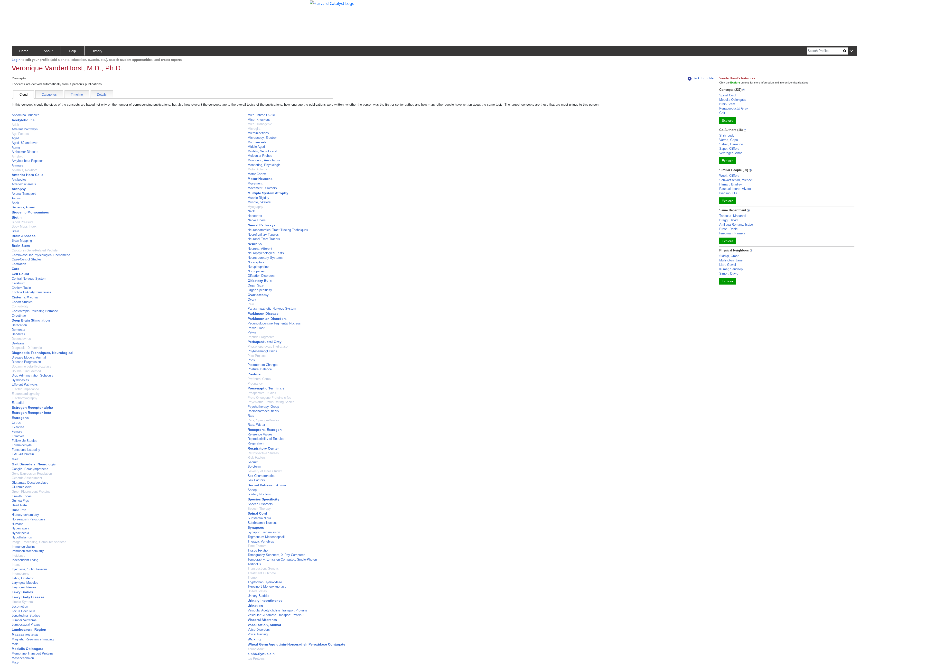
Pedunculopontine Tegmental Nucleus (274, 323)
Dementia (18, 330)
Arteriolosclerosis (24, 184)
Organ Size (255, 285)
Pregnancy (255, 383)
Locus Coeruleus (23, 611)
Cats (15, 269)
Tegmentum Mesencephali (266, 537)
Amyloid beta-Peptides (28, 161)
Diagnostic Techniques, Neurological (42, 353)
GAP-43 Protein (23, 454)
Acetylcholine (23, 120)
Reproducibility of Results (266, 439)
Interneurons (20, 573)
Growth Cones (22, 496)
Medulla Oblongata (27, 649)
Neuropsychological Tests (266, 253)
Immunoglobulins (24, 546)
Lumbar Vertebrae (24, 620)
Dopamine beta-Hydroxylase (31, 366)
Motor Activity (257, 169)
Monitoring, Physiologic (264, 165)
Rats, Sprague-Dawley (263, 420)
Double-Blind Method (26, 371)
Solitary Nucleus (259, 494)
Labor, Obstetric (23, 578)
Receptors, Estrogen (265, 430)
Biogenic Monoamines (30, 212)
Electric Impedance (25, 389)
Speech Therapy (259, 508)
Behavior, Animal (23, 207)
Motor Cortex (257, 174)
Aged (15, 138)
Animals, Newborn (24, 170)
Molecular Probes (260, 155)
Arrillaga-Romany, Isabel (736, 224)
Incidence (18, 555)
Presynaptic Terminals (266, 388)
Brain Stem (21, 246)
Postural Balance (260, 369)
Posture (254, 374)
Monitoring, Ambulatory (264, 160)
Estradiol (18, 403)
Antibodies (19, 179)
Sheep (252, 490)
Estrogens (20, 418)
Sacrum (253, 462)
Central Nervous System (29, 278)
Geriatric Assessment (27, 478)
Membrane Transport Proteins (33, 653)
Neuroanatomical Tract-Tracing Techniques (278, 230)
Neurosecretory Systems (265, 257)
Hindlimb (19, 510)
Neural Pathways (261, 225)
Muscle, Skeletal (259, 202)
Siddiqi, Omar (729, 256)
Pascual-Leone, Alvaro (735, 189)
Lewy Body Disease (28, 597)
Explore (727, 120)
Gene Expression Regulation (32, 473)
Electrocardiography (26, 394)
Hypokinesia (20, 533)
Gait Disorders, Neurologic (34, 464)
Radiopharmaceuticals (263, 411)
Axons (16, 198)
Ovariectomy (258, 295)
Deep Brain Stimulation (31, 320)
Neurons (255, 244)
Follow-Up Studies (24, 441)
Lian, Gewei (727, 265)
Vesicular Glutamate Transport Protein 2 (276, 615)
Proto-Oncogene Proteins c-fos (269, 397)
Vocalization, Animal (264, 625)
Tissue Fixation (258, 550)
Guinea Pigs (20, 500)
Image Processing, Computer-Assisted (39, 542)
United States (257, 591)
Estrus (16, 422)
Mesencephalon (23, 658)
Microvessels (257, 142)
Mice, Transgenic (260, 124)
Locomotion (20, 606)
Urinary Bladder (258, 596)
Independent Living (25, 560)
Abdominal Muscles (25, 115)
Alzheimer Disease (25, 152)
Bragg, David (728, 220)
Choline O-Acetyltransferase (31, 292)
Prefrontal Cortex (259, 379)
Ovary (252, 299)
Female (17, 431)
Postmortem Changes (263, 365)
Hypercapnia (20, 528)
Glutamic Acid (21, 487)
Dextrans (18, 343)
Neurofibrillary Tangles (263, 234)
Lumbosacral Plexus (26, 624)
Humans (17, 524)
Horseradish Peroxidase (28, 519)
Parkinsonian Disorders (267, 319)
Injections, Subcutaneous (29, 569)
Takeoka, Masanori (732, 216)
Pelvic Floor (256, 328)
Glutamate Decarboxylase (30, 482)
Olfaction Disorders (261, 275)
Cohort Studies (22, 302)
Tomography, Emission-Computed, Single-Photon (282, 559)
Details (102, 94)
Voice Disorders (259, 629)
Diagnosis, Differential (27, 348)
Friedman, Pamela (732, 233)
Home (23, 51)
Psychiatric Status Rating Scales (271, 402)
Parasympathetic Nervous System (272, 308)
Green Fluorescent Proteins (31, 491)
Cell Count (20, 274)
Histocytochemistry (25, 515)
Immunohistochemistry (28, 551)
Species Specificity (263, 499)
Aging (16, 147)
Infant (16, 564)
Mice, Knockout (259, 119)
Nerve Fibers (257, 220)
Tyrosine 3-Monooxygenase (267, 586)
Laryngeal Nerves (24, 587)
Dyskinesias (20, 380)
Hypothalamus (22, 537)
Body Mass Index (24, 226)
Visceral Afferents (262, 620)
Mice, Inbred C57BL (262, 115)
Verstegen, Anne (730, 153)
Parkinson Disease (263, 313)
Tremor (253, 577)
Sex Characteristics (261, 476)
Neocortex (255, 216)
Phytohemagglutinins (262, 351)
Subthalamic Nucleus (263, 523)
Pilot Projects (257, 356)
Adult (15, 125)
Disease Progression (26, 362)
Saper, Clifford (729, 148)
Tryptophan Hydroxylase (265, 582)
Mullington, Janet (731, 260)
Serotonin (254, 466)
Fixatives (18, 436)
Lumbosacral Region (29, 629)
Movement (255, 183)
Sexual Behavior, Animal (268, 485)
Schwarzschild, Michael (736, 180)
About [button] (48, 51)
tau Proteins (256, 658)
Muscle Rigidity (258, 198)
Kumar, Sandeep (731, 269)
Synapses (256, 527)
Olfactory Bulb (260, 281)
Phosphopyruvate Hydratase (268, 346)
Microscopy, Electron (262, 137)
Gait (15, 459)
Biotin (17, 217)
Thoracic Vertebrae (261, 541)
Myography (255, 207)
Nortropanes (256, 271)
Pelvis (252, 332)
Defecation (19, 325)
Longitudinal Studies (26, 615)
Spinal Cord (257, 513)
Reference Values (260, 434)
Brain (15, 231)
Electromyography (24, 398)
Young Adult (256, 649)
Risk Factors (257, 457)
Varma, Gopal (729, 140)
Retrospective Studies (263, 453)
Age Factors (20, 134)
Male (15, 644)
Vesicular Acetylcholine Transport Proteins (277, 610)
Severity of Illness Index (265, 471)
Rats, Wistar (256, 424)
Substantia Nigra (259, 518)
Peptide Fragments (261, 337)
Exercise (18, 427)
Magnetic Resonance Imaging (33, 639)
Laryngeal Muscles (25, 582)
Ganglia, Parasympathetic (30, 469)
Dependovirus (21, 339)
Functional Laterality (26, 450)
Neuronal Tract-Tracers (264, 239)
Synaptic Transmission (264, 532)
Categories (49, 94)
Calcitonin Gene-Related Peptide (34, 250)
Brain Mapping (22, 240)
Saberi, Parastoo (731, 144)
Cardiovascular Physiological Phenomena (41, 255)
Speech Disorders (260, 504)
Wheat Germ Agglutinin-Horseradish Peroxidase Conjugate (296, 644)
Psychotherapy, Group (263, 406)
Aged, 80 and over (24, 143)
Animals (17, 165)
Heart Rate (19, 505)
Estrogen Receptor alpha (32, 407)
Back (15, 203)
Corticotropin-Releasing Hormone (35, 311)
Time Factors (257, 546)
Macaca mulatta (25, 635)
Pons (251, 360)
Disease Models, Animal (29, 357)
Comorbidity (20, 306)
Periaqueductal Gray (264, 342)
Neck (251, 211)
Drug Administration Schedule (32, 375)
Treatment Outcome (262, 573)
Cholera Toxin (21, 288)
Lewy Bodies (22, 592)
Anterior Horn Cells (27, 175)
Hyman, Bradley (730, 184)
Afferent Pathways (25, 129)
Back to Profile (702, 78)
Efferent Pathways (25, 384)
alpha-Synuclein (261, 654)
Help (72, 51)
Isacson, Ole (728, 193)
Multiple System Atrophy (268, 193)
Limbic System (22, 602)
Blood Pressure (22, 222)
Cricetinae (19, 315)
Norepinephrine (258, 266)
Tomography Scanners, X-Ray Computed (276, 555)
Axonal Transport (24, 193)
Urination (255, 606)
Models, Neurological (262, 151)
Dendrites (18, 334)
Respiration (255, 443)
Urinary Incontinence (265, 600)
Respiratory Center (263, 448)
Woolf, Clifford (729, 175)
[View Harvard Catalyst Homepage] (332, 3)
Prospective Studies (262, 393)
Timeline (77, 94)
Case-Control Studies (27, 259)
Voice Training (258, 634)
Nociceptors (256, 262)
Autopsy (19, 189)
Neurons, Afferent (260, 248)
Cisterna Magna (25, 297)
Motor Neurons (260, 179)
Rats (251, 415)
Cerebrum (18, 283)
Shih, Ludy (726, 135)
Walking (254, 639)
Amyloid (17, 156)
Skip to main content (20, 6)
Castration (19, 264)
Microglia (254, 128)
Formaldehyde (22, 445)
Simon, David (728, 273)
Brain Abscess (24, 236)
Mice (15, 662)
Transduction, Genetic (263, 568)
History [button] (97, 51)
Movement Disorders (262, 188)
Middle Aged (256, 146)
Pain (251, 304)
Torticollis (254, 564)
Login (16, 60)
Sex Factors (256, 480)
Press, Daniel (728, 229)
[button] (851, 51)
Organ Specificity (260, 290)
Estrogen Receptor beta (31, 413)
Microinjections (258, 133)
